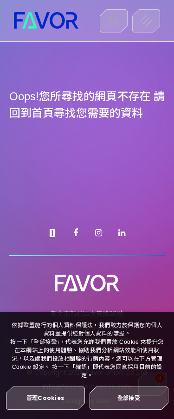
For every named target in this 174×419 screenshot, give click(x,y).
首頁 (43, 113)
